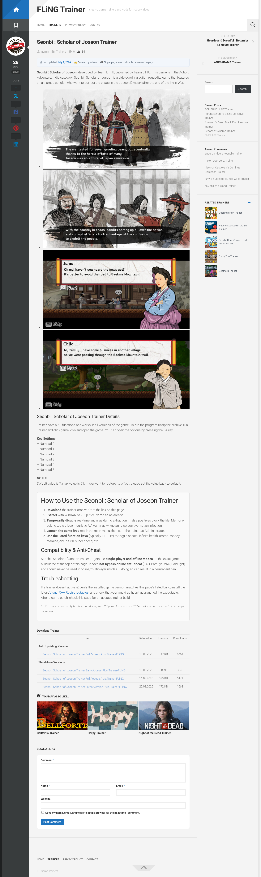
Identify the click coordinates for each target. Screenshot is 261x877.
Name (45, 785)
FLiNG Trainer (61, 9)
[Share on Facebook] (16, 108)
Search (209, 82)
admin (45, 51)
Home (41, 24)
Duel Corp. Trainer (223, 160)
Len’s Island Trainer (224, 185)
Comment (47, 760)
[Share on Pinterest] (16, 124)
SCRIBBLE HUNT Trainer (219, 109)
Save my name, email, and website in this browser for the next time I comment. (92, 812)
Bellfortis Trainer (48, 733)
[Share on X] (16, 92)
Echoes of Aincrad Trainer (220, 131)
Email (120, 785)
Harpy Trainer (97, 733)
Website (46, 799)
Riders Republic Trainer (229, 153)
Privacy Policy (75, 24)
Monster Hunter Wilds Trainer (232, 178)
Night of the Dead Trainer (155, 733)
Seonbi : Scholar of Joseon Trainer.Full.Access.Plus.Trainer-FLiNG (83, 654)
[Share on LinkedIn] (16, 140)
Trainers (54, 24)
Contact (96, 24)
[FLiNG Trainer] (15, 9)
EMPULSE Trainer (215, 135)
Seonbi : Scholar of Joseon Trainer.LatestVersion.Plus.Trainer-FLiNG (85, 687)
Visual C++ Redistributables (69, 592)
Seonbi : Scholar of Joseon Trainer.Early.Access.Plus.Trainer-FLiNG (84, 670)
